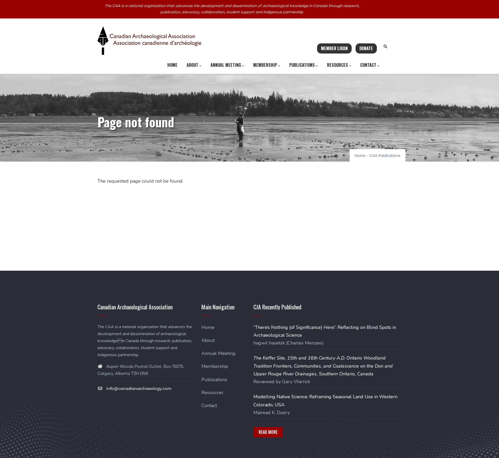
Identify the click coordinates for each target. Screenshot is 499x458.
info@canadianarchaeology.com (138, 389)
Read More (268, 432)
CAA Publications (384, 156)
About (192, 65)
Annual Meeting (226, 65)
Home (172, 65)
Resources (337, 65)
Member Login (334, 48)
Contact (368, 65)
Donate (366, 48)
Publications (302, 65)
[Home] (149, 40)
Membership (265, 65)
